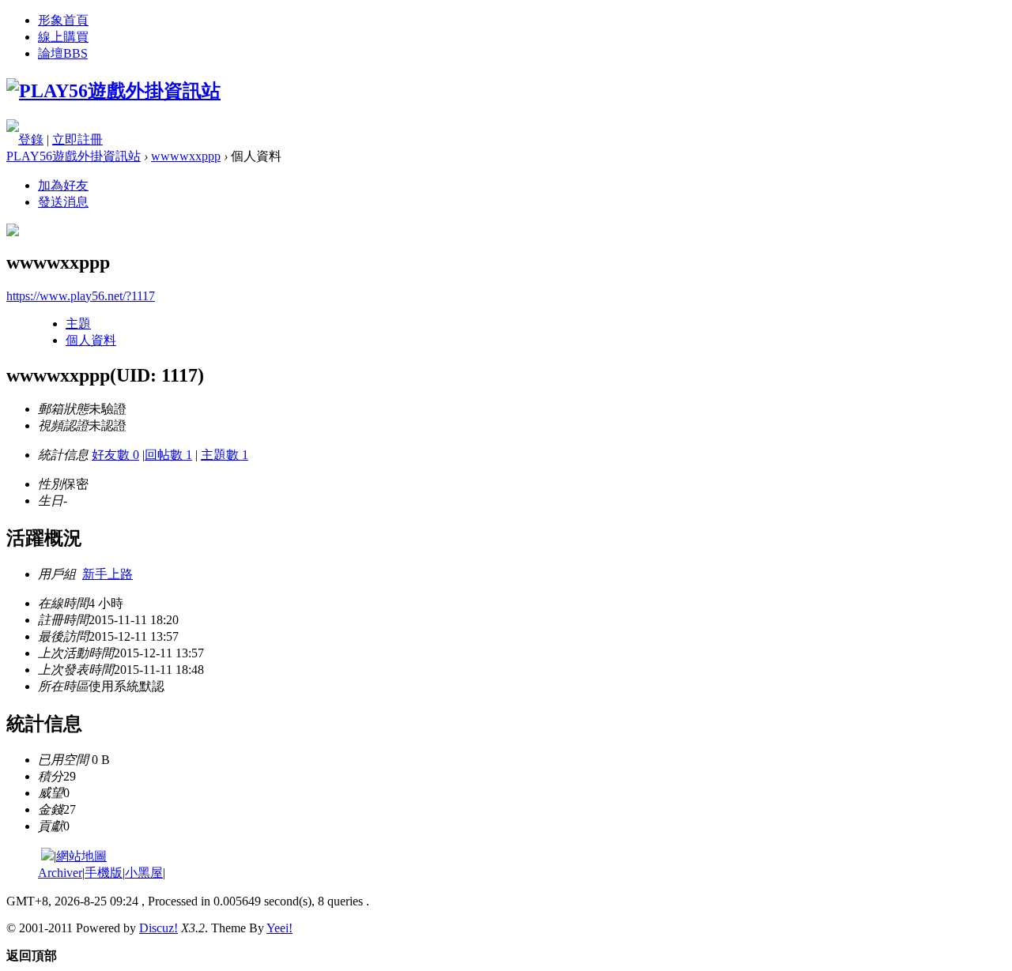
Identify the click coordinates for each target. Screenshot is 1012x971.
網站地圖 (81, 856)
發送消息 (63, 202)
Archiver (60, 872)
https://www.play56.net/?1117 (80, 296)
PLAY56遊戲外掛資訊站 (73, 156)
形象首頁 (63, 20)
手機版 (104, 872)
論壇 (63, 53)
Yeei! (279, 928)
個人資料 (91, 340)
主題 (78, 323)
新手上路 (107, 574)
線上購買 (63, 36)
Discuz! (158, 928)
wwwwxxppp (186, 156)
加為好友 (63, 185)
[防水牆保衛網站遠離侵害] (47, 856)
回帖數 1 (168, 454)
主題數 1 (224, 454)
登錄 (30, 139)
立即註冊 (77, 139)
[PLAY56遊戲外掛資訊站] (113, 91)
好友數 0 (115, 454)
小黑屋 (144, 872)
